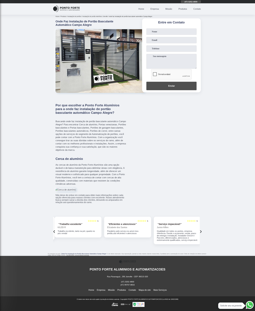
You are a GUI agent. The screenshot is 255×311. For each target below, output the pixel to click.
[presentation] (54, 231)
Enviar (171, 86)
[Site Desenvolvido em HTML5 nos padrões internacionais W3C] (126, 304)
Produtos (182, 9)
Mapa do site (145, 290)
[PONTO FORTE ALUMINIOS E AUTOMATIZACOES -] (66, 13)
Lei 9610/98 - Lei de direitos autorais (77, 255)
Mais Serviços (160, 290)
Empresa (154, 9)
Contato (197, 9)
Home (141, 9)
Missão (168, 9)
